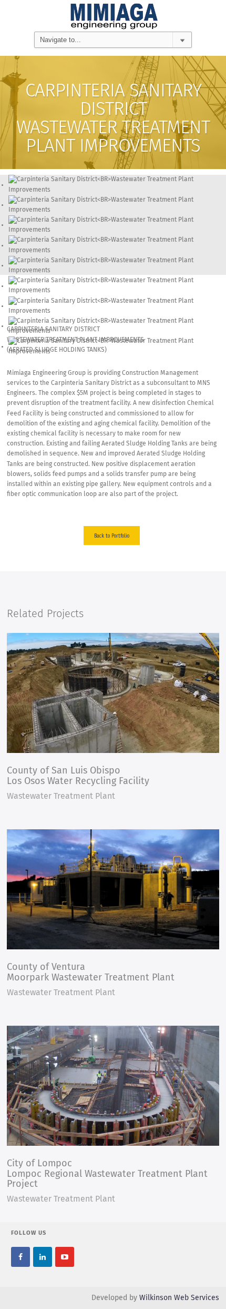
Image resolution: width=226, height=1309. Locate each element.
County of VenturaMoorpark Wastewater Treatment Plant (90, 973)
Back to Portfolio (111, 535)
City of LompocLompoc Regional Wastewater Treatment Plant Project (107, 1174)
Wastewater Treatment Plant (61, 796)
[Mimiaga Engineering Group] (113, 16)
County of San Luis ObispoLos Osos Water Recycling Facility (78, 776)
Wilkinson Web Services (179, 1298)
